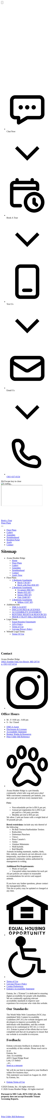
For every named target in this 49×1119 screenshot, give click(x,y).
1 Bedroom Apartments (22, 580)
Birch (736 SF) (23, 582)
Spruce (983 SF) (24, 595)
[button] (27, 786)
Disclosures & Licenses (17, 729)
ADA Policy (17, 624)
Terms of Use (18, 627)
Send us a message (15, 1065)
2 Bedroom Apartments (22, 587)
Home (14, 560)
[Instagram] (27, 708)
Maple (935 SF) (24, 592)
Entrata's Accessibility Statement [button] (20, 989)
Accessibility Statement (17, 732)
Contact (10, 545)
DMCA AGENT (19, 607)
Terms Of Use (18, 634)
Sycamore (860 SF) (25, 590)
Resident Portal (13, 540)
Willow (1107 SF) (25, 602)
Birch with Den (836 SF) (28, 585)
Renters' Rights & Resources (19, 734)
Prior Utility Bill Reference (18, 737)
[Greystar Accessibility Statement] (27, 977)
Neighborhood (13, 537)
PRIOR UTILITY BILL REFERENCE (29, 617)
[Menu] (2, 526)
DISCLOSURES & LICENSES (26, 609)
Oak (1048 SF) (23, 597)
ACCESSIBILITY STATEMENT (27, 612)
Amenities (11, 535)
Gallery (10, 532)
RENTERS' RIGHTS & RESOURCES (29, 614)
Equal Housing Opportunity (24, 622)
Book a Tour (6, 520)
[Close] (2, 2)
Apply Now (17, 575)
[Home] (21, 518)
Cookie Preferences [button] (15, 986)
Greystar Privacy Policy (22, 629)
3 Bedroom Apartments (22, 600)
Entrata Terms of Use (16, 1082)
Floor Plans (6, 523)
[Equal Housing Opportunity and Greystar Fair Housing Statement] (27, 935)
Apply (9, 542)
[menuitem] (27, 530)
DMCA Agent (13, 727)
